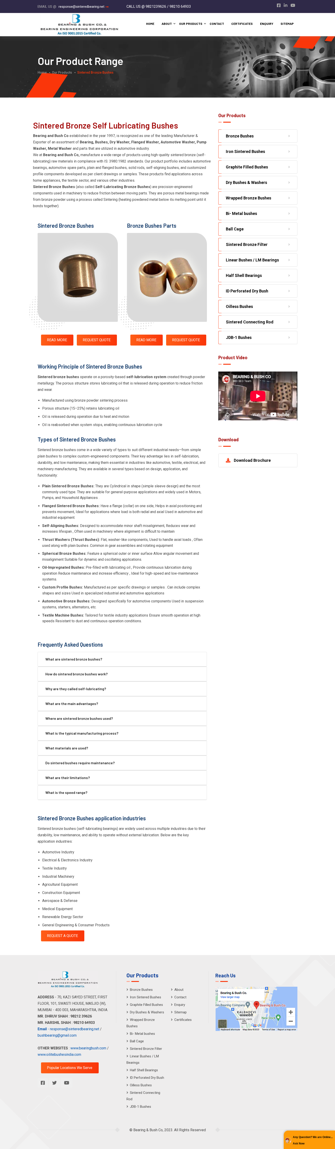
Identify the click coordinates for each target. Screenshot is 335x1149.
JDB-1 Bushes (239, 337)
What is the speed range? (66, 792)
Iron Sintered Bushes (245, 151)
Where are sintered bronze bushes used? (79, 718)
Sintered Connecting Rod (249, 322)
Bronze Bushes (240, 136)
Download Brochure (252, 460)
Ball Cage (235, 229)
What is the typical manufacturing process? (81, 733)
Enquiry (266, 24)
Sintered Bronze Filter (247, 244)
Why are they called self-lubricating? (75, 689)
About (167, 24)
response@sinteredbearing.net (81, 7)
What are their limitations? (67, 777)
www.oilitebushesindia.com (59, 1054)
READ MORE (57, 340)
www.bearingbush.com (88, 1048)
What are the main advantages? (71, 703)
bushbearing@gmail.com (57, 1035)
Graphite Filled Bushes (247, 167)
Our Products (190, 24)
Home (150, 24)
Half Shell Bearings (244, 275)
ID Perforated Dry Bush (247, 291)
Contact (217, 24)
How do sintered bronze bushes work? (76, 674)
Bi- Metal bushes (241, 213)
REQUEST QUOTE (97, 340)
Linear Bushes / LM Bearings (252, 260)
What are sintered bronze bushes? (73, 659)
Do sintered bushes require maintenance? (80, 763)
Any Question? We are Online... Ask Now (313, 1140)
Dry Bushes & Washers (246, 182)
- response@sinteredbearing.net (68, 1029)
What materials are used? (66, 748)
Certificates (242, 24)
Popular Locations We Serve (69, 1068)
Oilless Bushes (239, 306)
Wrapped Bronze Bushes (248, 198)
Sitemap (287, 24)
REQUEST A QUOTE (62, 936)
